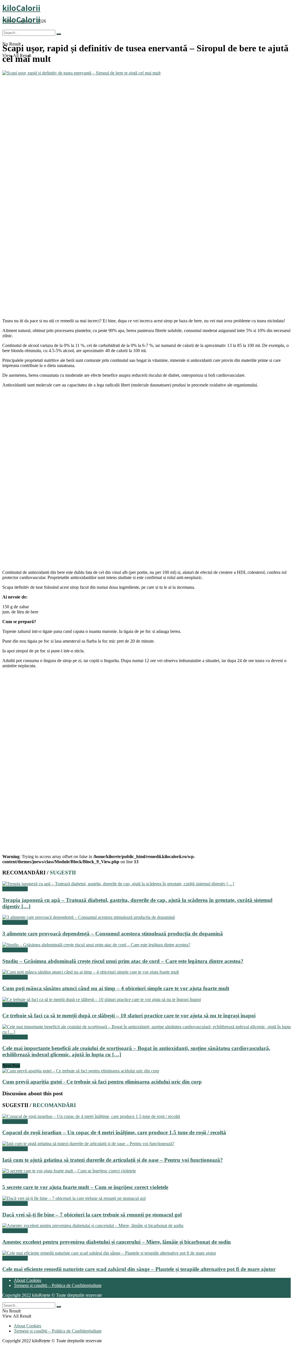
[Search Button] (58, 34)
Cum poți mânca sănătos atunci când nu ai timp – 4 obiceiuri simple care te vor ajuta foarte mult (115, 988)
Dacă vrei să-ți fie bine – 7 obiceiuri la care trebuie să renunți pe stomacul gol (92, 1215)
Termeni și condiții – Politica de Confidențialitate (58, 1285)
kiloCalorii (21, 8)
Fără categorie (15, 888)
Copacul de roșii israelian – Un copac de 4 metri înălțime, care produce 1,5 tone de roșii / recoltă (114, 1132)
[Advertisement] (146, 277)
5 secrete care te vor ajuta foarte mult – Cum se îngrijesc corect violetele (85, 1187)
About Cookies (27, 1280)
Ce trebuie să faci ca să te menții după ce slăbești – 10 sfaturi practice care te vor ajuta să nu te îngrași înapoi (129, 1016)
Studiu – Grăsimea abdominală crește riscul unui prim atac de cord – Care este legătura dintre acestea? (122, 961)
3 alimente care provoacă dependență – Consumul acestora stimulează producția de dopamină (112, 934)
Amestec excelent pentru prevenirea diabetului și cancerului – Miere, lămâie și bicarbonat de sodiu (116, 1242)
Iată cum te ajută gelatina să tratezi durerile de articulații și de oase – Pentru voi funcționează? (112, 1160)
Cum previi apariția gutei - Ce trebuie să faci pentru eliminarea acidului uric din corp (102, 1082)
